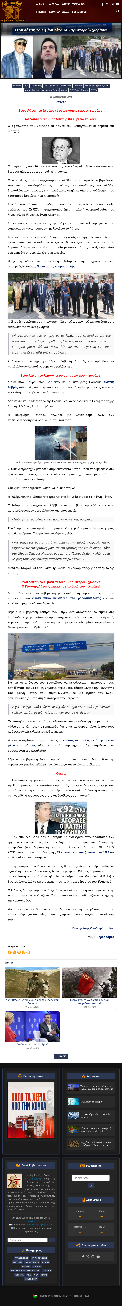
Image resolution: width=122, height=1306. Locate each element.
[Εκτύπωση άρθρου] (28, 952)
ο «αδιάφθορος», (33, 1178)
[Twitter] (107, 4)
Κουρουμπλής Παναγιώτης (97, 85)
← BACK (61, 1056)
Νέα (36, 1274)
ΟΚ (91, 1186)
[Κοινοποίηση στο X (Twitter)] (14, 952)
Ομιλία (64, 90)
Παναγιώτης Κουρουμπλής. (56, 266)
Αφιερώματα (32, 1262)
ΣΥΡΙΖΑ (94, 90)
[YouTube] (117, 4)
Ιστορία (66, 3)
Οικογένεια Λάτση (50, 90)
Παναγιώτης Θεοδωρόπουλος (93, 928)
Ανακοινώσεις (39, 1257)
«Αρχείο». (31, 1221)
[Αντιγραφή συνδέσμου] (24, 952)
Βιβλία (65, 11)
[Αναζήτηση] (118, 11)
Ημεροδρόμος (104, 937)
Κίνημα (19, 1274)
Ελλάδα (37, 1266)
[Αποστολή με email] (19, 952)
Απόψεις (54, 3)
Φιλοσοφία (78, 3)
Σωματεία (54, 11)
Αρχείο (40, 3)
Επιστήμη (41, 11)
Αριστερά (17, 85)
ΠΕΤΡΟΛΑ (74, 90)
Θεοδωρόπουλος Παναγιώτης (57, 85)
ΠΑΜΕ (44, 1274)
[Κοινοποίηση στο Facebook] (10, 952)
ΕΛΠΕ (26, 85)
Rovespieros (21, 1257)
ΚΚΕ (29, 1274)
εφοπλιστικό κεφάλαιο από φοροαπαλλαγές (66, 598)
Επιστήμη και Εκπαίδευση (25, 1270)
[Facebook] (102, 4)
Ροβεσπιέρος (79, 11)
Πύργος (84, 90)
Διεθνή (26, 1266)
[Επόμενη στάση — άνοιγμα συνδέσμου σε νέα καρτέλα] (31, 1110)
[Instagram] (112, 4)
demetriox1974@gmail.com (39, 1224)
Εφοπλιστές (36, 85)
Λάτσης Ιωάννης (32, 90)
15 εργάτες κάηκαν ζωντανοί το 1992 (83, 852)
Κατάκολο (77, 85)
